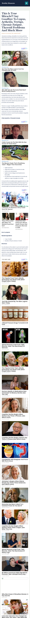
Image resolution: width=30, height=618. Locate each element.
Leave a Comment (6, 33)
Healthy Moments (8, 3)
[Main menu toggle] (26, 3)
